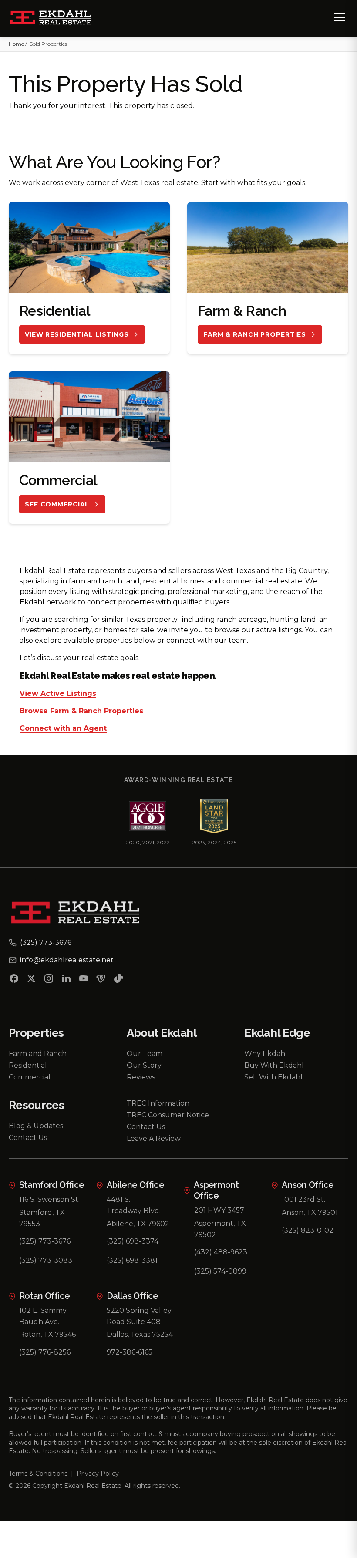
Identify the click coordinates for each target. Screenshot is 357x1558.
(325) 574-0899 (220, 1271)
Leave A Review (154, 1138)
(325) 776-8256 (45, 1352)
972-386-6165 (129, 1352)
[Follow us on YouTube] (83, 980)
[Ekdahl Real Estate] (56, 18)
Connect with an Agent (63, 728)
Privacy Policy (98, 1473)
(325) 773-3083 (45, 1260)
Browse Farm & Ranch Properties (81, 711)
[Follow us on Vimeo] (101, 980)
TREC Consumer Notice (168, 1115)
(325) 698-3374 (132, 1241)
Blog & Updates (36, 1126)
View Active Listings (58, 694)
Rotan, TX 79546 (47, 1334)
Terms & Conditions (38, 1473)
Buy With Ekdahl (274, 1065)
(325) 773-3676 (45, 1241)
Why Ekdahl (265, 1053)
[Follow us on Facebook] (14, 980)
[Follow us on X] (31, 980)
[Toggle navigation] (339, 17)
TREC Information (158, 1103)
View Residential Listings (77, 334)
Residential (28, 1065)
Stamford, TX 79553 (42, 1218)
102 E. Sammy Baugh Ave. (43, 1316)
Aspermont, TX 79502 (220, 1229)
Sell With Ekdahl (273, 1077)
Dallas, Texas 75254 (140, 1334)
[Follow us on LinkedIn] (66, 980)
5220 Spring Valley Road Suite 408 (139, 1316)
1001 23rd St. (303, 1199)
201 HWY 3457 (219, 1210)
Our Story (144, 1065)
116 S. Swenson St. (49, 1199)
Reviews (141, 1077)
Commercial (30, 1077)
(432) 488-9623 (220, 1252)
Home (16, 43)
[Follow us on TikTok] (118, 980)
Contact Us (28, 1137)
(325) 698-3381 (132, 1260)
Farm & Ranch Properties (254, 334)
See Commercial (57, 504)
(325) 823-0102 (307, 1230)
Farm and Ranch (38, 1053)
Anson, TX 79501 (310, 1212)
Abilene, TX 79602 (138, 1224)
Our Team (144, 1053)
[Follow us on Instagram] (49, 980)
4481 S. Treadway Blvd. (134, 1205)
